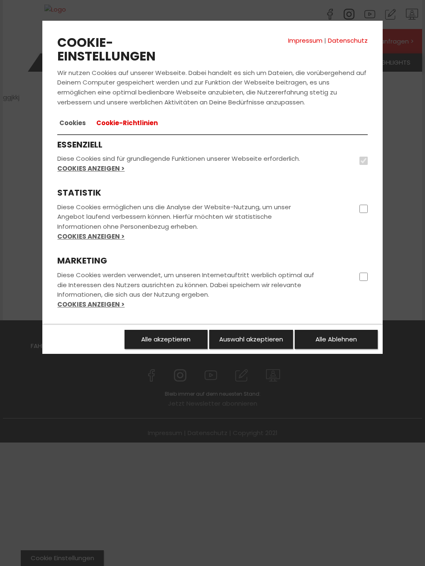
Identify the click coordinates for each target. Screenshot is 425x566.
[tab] (72, 123)
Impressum (305, 40)
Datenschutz (348, 40)
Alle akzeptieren (166, 339)
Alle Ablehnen (336, 339)
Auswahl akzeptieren (251, 339)
